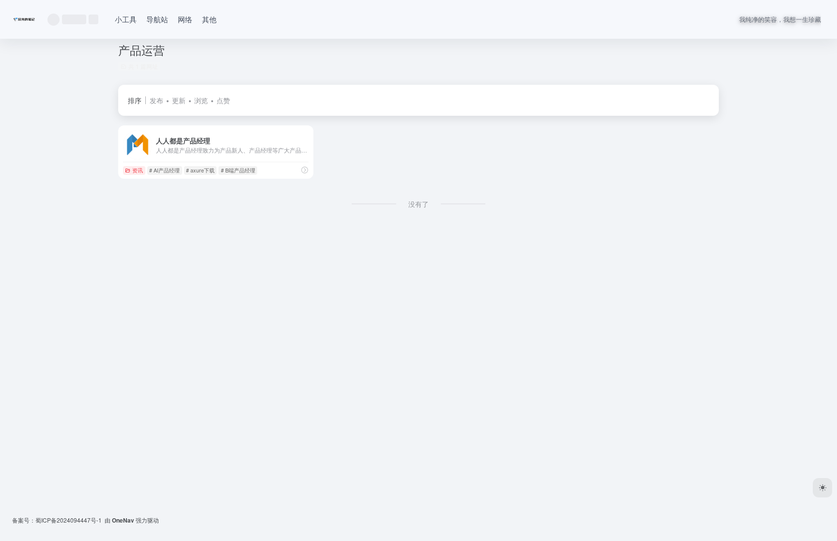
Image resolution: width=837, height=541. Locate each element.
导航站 (157, 19)
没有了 (418, 204)
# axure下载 (200, 170)
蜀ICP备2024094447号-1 (68, 520)
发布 (156, 100)
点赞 (223, 100)
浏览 (201, 100)
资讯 (137, 170)
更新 (179, 100)
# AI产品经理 (164, 170)
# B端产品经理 (238, 170)
